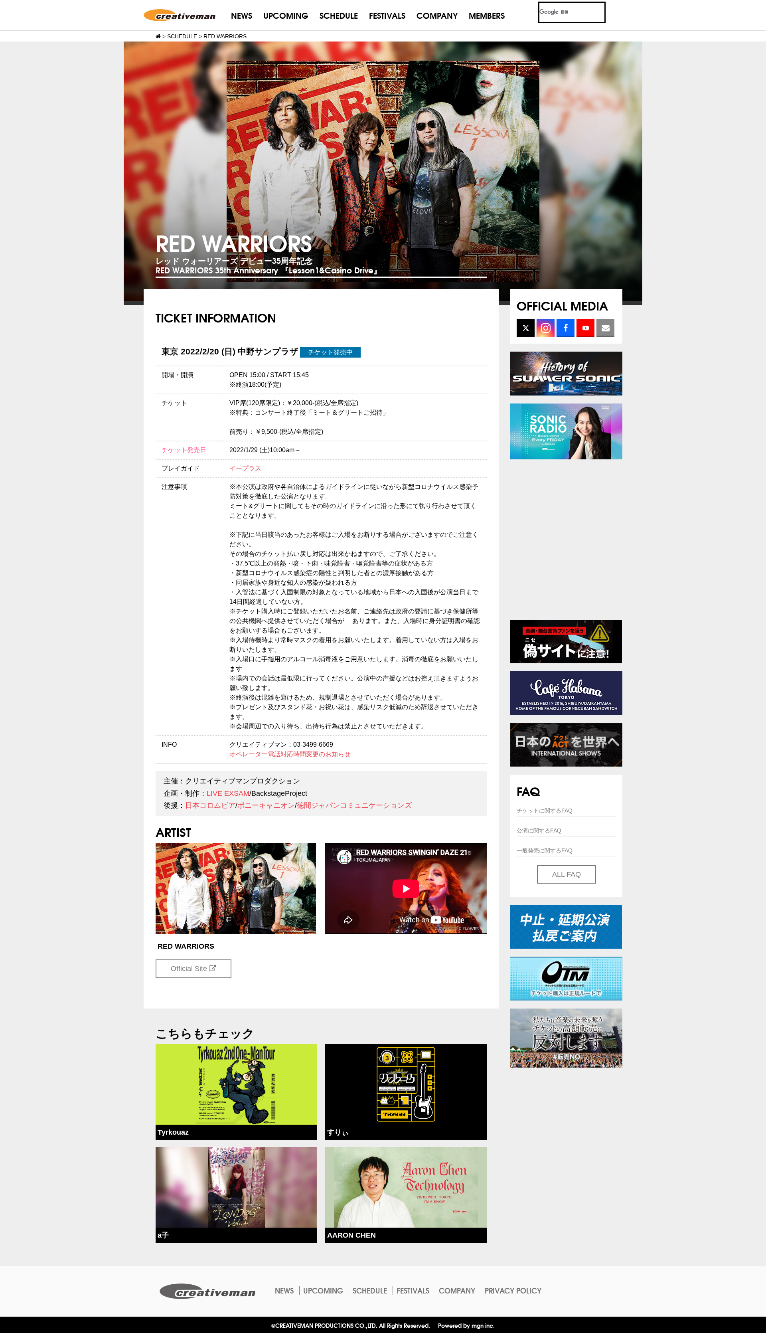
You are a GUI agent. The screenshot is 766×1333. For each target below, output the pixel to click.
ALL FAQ (566, 874)
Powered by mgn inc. (466, 1325)
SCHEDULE (339, 15)
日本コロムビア (210, 805)
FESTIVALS (387, 15)
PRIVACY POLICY (513, 1290)
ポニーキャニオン (266, 805)
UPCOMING (285, 15)
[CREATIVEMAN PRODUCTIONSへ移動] (158, 36)
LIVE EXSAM (228, 793)
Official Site (190, 969)
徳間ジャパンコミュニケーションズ (354, 805)
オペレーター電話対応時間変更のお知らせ (290, 754)
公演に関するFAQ (539, 830)
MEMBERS (487, 15)
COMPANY (437, 15)
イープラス (245, 468)
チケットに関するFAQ (545, 810)
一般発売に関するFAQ (545, 850)
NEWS (241, 15)
